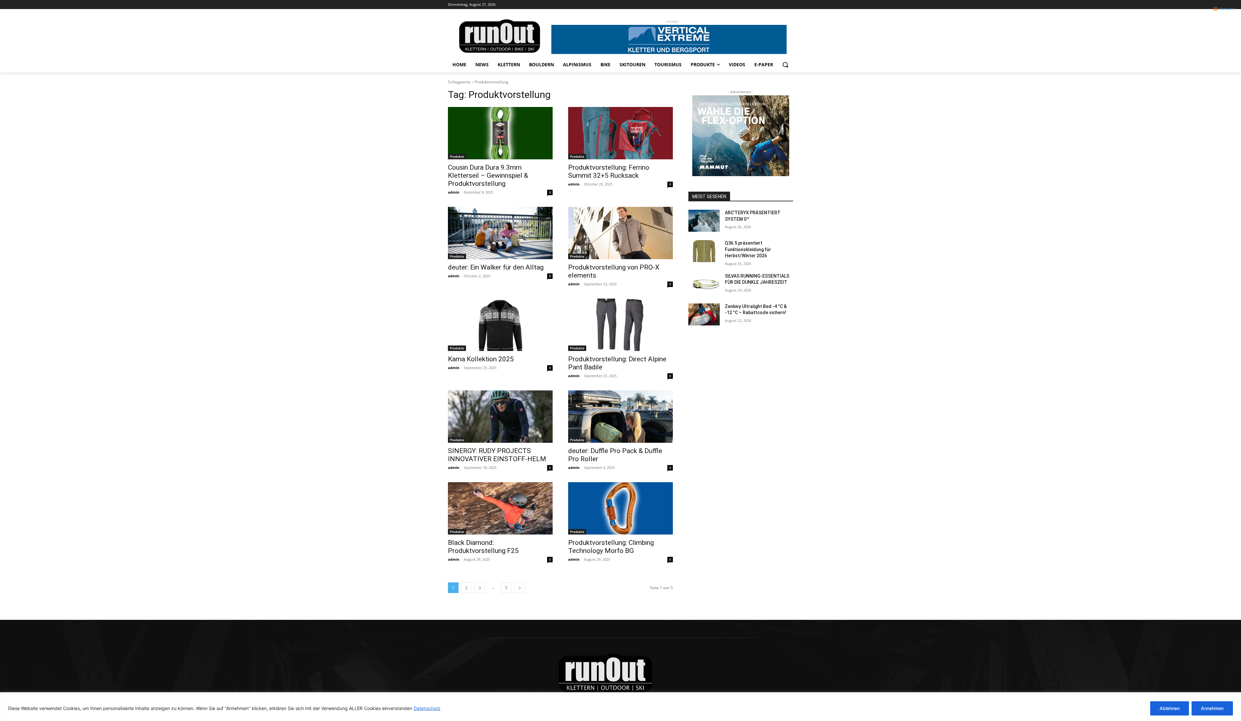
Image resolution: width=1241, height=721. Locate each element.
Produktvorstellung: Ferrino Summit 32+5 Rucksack (608, 171)
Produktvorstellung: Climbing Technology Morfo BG (611, 547)
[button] (785, 64)
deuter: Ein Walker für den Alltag (496, 267)
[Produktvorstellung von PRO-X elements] (620, 233)
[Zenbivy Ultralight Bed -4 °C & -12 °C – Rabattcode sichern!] (704, 314)
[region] (620, 706)
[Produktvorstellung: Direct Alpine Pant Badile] (620, 325)
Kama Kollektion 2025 (481, 359)
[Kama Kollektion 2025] (500, 325)
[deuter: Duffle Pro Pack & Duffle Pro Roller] (620, 416)
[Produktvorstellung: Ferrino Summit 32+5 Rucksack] (620, 133)
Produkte (457, 156)
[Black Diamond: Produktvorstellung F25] (500, 508)
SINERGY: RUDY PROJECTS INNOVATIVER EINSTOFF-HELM (497, 455)
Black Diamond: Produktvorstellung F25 (483, 547)
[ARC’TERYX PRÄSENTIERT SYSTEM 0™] (704, 221)
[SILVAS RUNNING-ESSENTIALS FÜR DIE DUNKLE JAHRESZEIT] (704, 284)
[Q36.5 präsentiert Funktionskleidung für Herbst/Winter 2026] (704, 251)
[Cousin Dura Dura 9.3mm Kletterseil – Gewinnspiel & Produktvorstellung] (500, 133)
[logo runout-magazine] (499, 36)
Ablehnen (1170, 708)
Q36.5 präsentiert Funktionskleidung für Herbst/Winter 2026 (748, 249)
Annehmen (1212, 708)
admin (453, 192)
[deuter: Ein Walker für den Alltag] (500, 233)
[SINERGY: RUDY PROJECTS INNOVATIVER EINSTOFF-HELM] (500, 416)
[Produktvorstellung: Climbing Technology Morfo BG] (620, 508)
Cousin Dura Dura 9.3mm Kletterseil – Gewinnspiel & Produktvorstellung (488, 175)
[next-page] (519, 587)
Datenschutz (427, 708)
